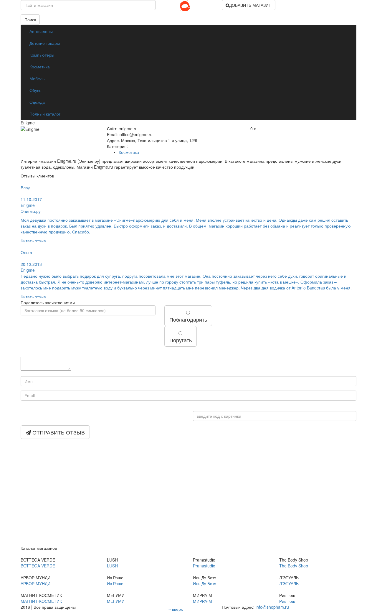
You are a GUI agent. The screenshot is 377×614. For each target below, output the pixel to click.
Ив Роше (115, 583)
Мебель (36, 78)
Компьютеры (41, 55)
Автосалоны (41, 31)
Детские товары (44, 43)
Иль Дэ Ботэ (204, 583)
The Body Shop (293, 566)
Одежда (37, 102)
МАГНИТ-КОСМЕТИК (41, 601)
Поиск (30, 19)
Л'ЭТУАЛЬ (289, 583)
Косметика (39, 67)
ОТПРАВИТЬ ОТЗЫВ (58, 432)
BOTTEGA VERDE (38, 566)
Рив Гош (287, 601)
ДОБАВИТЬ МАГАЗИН (250, 5)
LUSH (112, 566)
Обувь (35, 90)
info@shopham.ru (272, 607)
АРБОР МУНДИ (35, 583)
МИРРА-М (202, 601)
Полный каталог (44, 114)
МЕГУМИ (116, 601)
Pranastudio (204, 566)
